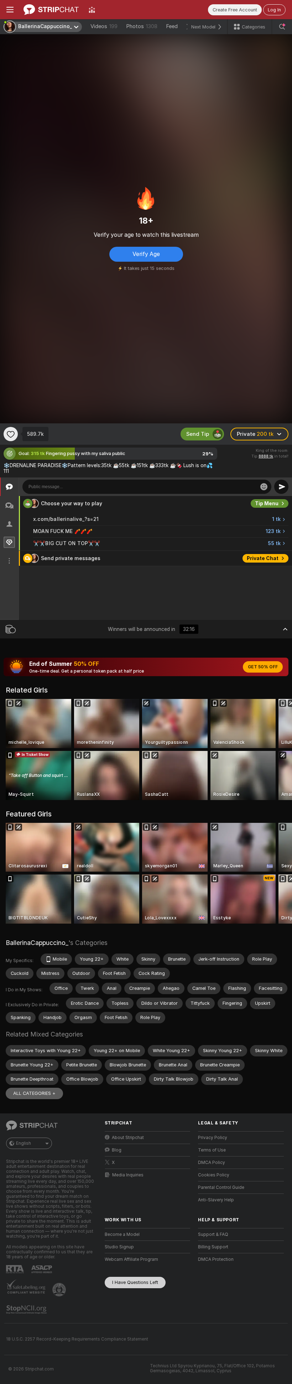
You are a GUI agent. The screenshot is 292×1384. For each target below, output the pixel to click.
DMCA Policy (211, 1162)
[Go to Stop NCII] (27, 1309)
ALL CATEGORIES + (34, 1093)
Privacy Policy (212, 1137)
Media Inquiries (128, 1175)
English (23, 1143)
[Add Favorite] (11, 434)
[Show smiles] (264, 486)
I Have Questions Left (135, 1282)
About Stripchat (128, 1137)
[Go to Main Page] (51, 9)
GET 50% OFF (263, 666)
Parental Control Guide (221, 1187)
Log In (274, 9)
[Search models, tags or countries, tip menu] (282, 26)
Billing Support (213, 1246)
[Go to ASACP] (42, 1269)
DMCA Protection (216, 1259)
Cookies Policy (213, 1175)
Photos (141, 26)
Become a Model (122, 1234)
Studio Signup (119, 1246)
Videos (104, 26)
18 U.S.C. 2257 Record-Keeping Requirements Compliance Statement (77, 1339)
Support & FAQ (213, 1234)
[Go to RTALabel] (15, 1269)
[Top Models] (91, 9)
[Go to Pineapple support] (59, 1289)
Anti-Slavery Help (216, 1199)
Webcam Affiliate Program (131, 1259)
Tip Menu (266, 503)
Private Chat (262, 558)
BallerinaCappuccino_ (37, 942)
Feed (172, 26)
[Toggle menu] (10, 9)
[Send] (281, 487)
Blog (116, 1150)
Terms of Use (212, 1150)
